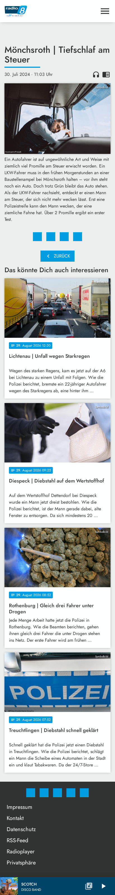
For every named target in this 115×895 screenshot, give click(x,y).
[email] (84, 792)
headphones (96, 74)
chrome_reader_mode (106, 74)
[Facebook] (30, 792)
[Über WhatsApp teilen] (64, 236)
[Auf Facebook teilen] (37, 236)
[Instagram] (44, 792)
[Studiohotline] (70, 792)
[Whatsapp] (57, 792)
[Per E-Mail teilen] (77, 236)
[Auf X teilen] (50, 236)
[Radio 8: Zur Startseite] (50, 11)
